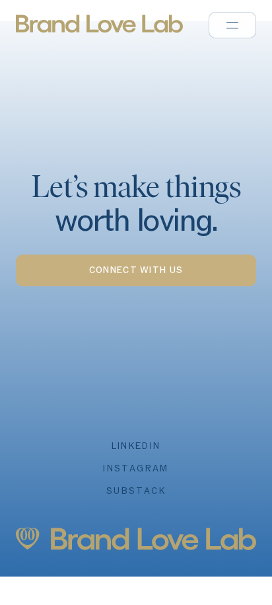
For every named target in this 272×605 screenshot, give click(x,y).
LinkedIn (136, 446)
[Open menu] (232, 25)
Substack (136, 491)
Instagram (135, 469)
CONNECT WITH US (136, 270)
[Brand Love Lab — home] (127, 24)
